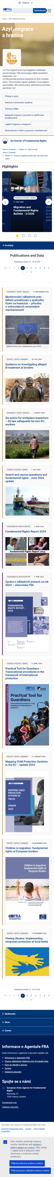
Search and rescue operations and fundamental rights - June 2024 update (26, 478)
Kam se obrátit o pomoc (16, 1065)
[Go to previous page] (10, 268)
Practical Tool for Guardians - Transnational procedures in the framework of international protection (24, 673)
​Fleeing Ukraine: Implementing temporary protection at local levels (26, 940)
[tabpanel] (27, 201)
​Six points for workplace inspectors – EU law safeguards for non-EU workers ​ (26, 421)
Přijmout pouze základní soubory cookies (30, 1171)
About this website (7, 1129)
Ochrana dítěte (11, 109)
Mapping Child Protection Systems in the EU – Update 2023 (26, 763)
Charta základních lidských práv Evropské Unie (26, 1061)
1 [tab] (17, 235)
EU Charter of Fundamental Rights (29, 140)
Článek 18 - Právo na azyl (28, 149)
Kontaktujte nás (9, 1102)
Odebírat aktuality (13, 1072)
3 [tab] (29, 235)
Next (48, 202)
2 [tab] (23, 235)
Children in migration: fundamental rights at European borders (26, 850)
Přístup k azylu (11, 96)
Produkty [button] (9, 245)
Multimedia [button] (10, 1014)
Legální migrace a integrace (17, 124)
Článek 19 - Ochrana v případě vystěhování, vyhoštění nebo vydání (26, 157)
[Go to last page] (31, 272)
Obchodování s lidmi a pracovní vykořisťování (26, 130)
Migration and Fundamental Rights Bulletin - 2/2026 (26, 210)
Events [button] (8, 1030)
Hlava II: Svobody (9, 149)
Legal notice (18, 1129)
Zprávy (8, 1068)
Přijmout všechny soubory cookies (27, 1163)
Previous (5, 202)
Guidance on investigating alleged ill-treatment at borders (26, 366)
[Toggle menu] (49, 10)
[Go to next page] (27, 272)
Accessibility (5, 1131)
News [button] (7, 1022)
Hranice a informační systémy (19, 102)
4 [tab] (35, 235)
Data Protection (39, 1129)
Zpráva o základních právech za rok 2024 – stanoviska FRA (26, 583)
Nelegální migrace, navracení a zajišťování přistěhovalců (24, 116)
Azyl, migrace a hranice (17, 19)
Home (4, 19)
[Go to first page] (5, 268)
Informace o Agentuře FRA (17, 1058)
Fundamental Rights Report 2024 (25, 531)
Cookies (28, 1129)
